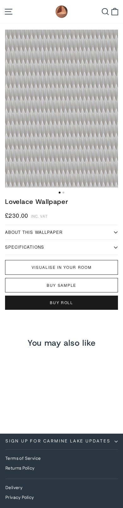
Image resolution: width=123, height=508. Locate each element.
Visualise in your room (62, 267)
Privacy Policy (19, 497)
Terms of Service (23, 458)
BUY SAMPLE (61, 285)
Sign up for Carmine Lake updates (58, 441)
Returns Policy (20, 468)
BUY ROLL (61, 302)
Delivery (13, 488)
